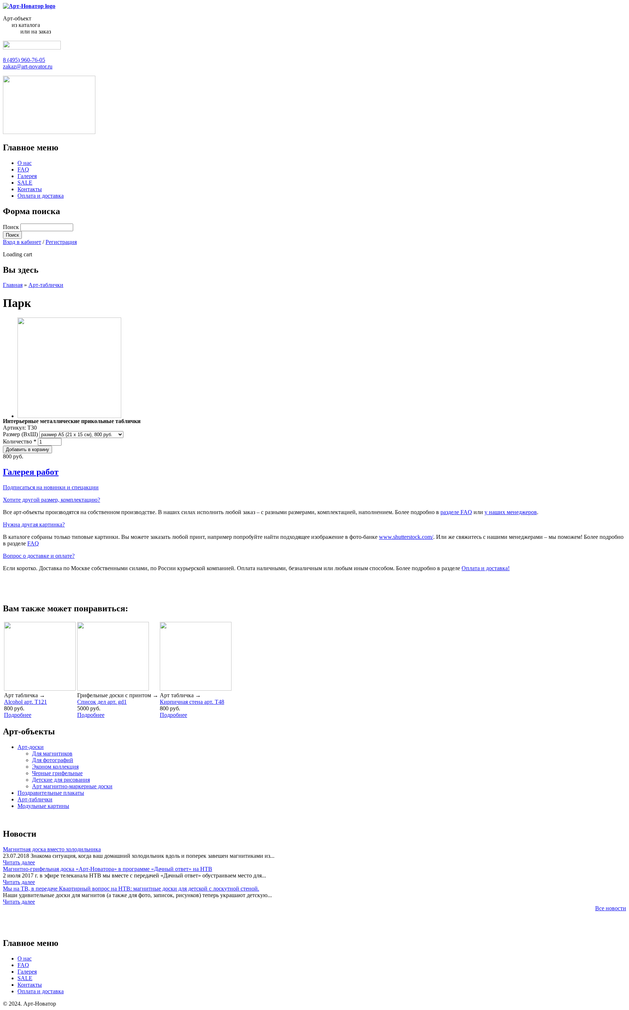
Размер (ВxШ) (21, 434)
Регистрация (61, 242)
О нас (24, 163)
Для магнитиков (52, 753)
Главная (13, 285)
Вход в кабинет (22, 242)
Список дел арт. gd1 (102, 702)
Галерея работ (31, 472)
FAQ (23, 169)
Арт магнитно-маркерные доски (72, 786)
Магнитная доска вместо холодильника (52, 849)
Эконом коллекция (55, 767)
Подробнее (17, 715)
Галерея (27, 176)
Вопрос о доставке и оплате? (39, 556)
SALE (24, 182)
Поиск (11, 227)
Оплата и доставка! (486, 568)
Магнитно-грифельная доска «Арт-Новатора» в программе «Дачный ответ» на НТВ (107, 869)
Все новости (610, 908)
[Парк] (69, 416)
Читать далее (19, 862)
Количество (19, 441)
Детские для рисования (61, 780)
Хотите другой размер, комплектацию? (51, 500)
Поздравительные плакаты (50, 793)
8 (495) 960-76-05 (24, 60)
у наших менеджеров (510, 512)
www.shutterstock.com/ (406, 537)
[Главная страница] (29, 6)
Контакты (29, 189)
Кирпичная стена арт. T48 (192, 702)
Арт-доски (30, 747)
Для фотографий (52, 760)
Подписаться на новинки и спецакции (51, 487)
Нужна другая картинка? (34, 524)
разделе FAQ (456, 512)
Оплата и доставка (40, 196)
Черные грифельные (57, 773)
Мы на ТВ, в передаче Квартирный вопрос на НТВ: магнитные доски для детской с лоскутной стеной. (131, 888)
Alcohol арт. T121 (25, 702)
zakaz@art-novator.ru (27, 66)
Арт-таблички (45, 285)
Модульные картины (43, 806)
